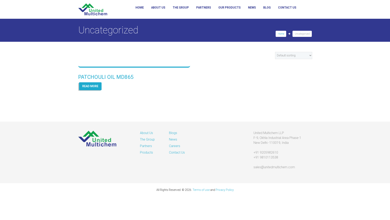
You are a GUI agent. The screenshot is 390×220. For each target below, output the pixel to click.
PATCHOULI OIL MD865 (106, 77)
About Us (158, 7)
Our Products (229, 7)
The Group (181, 7)
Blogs (173, 133)
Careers (174, 146)
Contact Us (287, 7)
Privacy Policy (225, 189)
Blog (267, 7)
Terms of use (201, 189)
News (252, 7)
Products (146, 152)
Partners (203, 7)
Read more (90, 86)
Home (139, 7)
